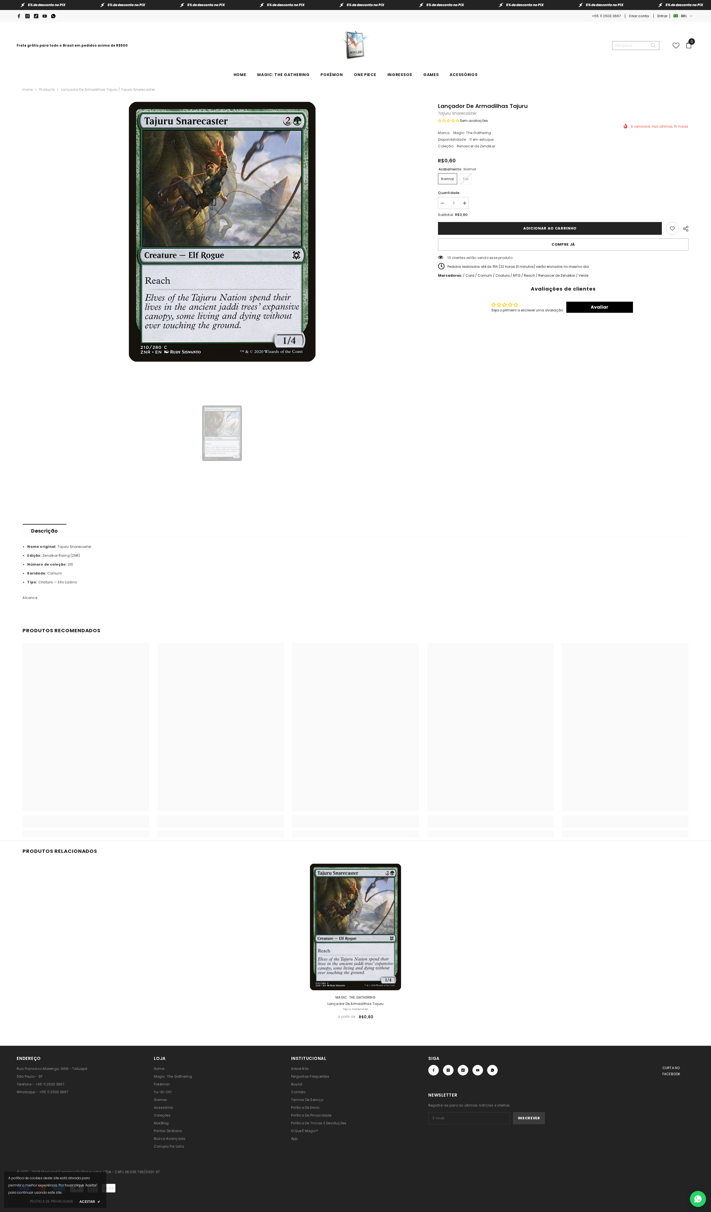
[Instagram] (27, 16)
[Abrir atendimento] (698, 1199)
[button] (448, 120)
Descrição (44, 530)
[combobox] (631, 45)
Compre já (563, 244)
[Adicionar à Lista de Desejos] (672, 228)
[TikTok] (36, 16)
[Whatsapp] (53, 16)
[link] (85, 825)
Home (27, 89)
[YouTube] (44, 16)
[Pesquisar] (635, 45)
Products (47, 89)
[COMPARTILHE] (684, 228)
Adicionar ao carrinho (550, 228)
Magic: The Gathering (472, 132)
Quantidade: (449, 192)
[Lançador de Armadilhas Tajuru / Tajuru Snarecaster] (355, 927)
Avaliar (599, 307)
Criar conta (639, 16)
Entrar (662, 16)
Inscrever (529, 1118)
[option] (222, 232)
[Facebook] (19, 16)
